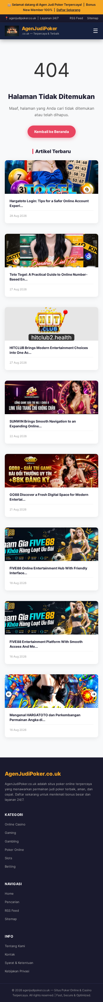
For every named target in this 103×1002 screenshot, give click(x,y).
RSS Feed (76, 18)
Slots (8, 858)
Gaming (10, 833)
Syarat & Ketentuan (19, 963)
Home (9, 893)
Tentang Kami (15, 946)
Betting (10, 866)
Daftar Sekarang (68, 10)
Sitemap (92, 18)
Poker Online (14, 850)
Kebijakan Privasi (17, 971)
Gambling (12, 841)
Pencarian (12, 902)
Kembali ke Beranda (51, 131)
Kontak (10, 954)
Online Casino (15, 824)
